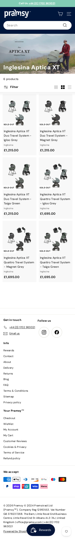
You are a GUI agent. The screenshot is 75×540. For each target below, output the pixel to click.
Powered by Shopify (15, 531)
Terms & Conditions (15, 390)
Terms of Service (13, 452)
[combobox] (37, 25)
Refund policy (11, 458)
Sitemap (8, 396)
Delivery (8, 367)
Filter (13, 87)
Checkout (9, 418)
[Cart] (60, 14)
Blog (6, 379)
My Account (10, 429)
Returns (8, 373)
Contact (8, 356)
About (7, 362)
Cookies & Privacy (14, 447)
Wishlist (8, 424)
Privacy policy (12, 402)
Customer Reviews (15, 441)
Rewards (8, 350)
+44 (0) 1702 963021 (42, 3)
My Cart (8, 435)
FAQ (5, 385)
